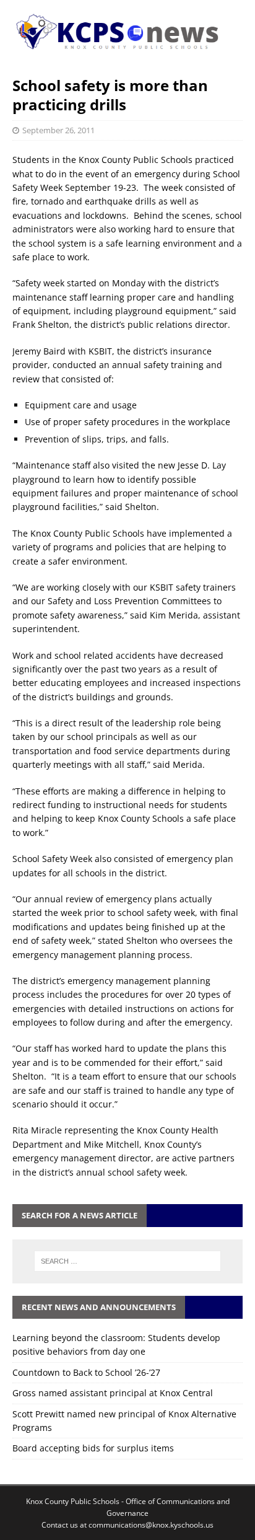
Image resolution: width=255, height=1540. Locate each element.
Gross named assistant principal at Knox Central (112, 1393)
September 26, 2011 (58, 130)
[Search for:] (127, 1261)
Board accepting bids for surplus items (93, 1448)
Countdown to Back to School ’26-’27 (86, 1372)
